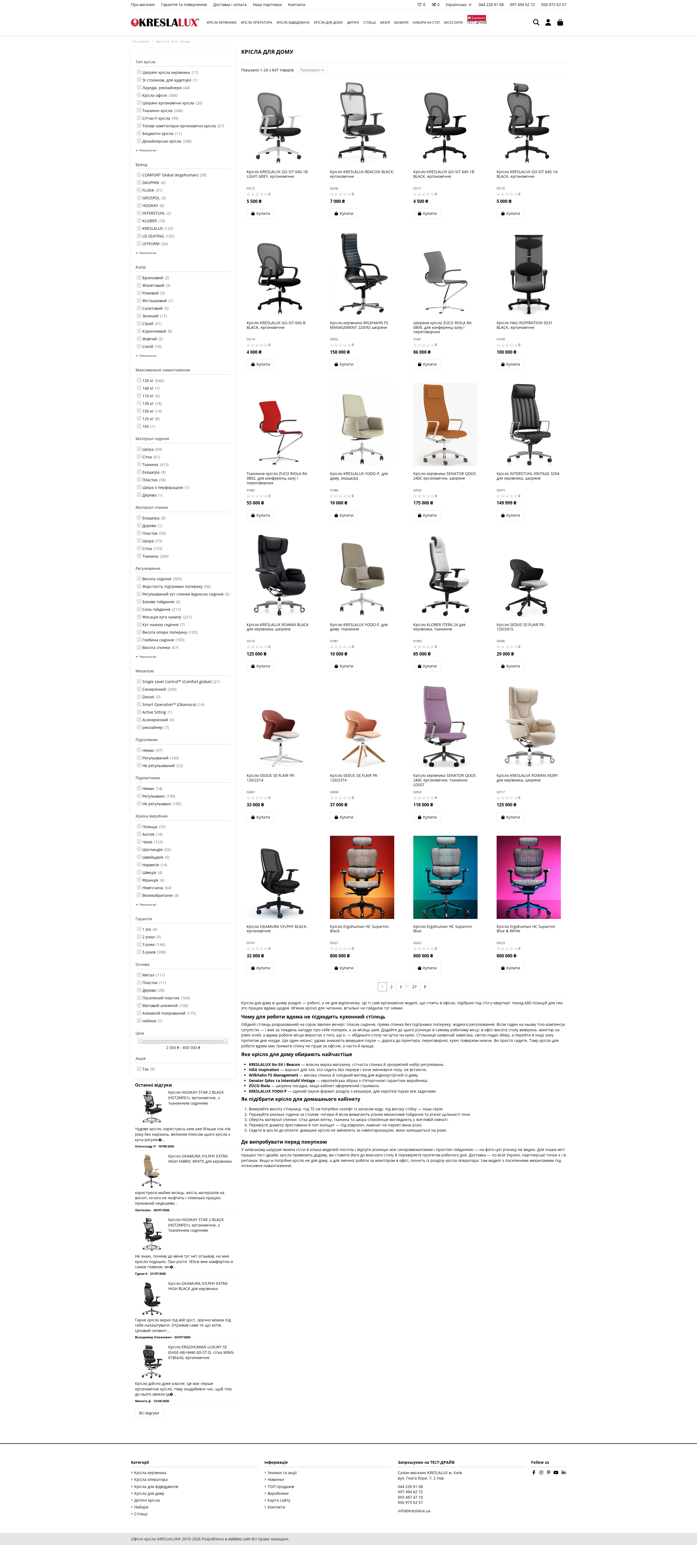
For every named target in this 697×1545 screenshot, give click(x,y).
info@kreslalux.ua (414, 1510)
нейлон (152, 1020)
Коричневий (157, 331)
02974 (501, 490)
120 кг (153, 380)
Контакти (296, 4)
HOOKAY (153, 205)
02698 (334, 792)
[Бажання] (270, 162)
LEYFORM (155, 243)
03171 (417, 188)
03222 (417, 943)
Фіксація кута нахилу (167, 617)
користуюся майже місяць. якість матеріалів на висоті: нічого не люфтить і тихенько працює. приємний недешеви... (179, 1198)
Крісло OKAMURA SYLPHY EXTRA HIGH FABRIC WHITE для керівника (200, 1158)
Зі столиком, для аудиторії (169, 80)
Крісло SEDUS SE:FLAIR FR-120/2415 (521, 627)
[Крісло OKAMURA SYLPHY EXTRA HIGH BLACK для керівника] (151, 1297)
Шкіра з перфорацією (165, 487)
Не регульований (162, 765)
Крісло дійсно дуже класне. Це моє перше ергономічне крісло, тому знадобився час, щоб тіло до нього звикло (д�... (183, 1389)
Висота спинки (160, 647)
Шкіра (152, 449)
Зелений (154, 315)
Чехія (152, 841)
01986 (334, 490)
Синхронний (159, 689)
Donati (151, 696)
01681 (417, 339)
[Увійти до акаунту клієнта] (548, 22)
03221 (334, 943)
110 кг (151, 395)
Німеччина (156, 887)
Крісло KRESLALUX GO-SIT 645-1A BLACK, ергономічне (527, 174)
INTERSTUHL (156, 213)
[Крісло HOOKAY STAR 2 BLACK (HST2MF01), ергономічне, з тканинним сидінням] (151, 1107)
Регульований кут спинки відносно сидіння (186, 594)
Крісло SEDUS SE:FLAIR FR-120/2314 (354, 778)
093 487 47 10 (410, 1497)
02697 (251, 792)
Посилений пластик (166, 997)
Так (148, 1069)
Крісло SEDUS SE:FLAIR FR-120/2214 (271, 778)
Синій (151, 346)
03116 (251, 641)
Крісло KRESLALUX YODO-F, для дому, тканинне (359, 627)
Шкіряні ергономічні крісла (172, 103)
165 (148, 426)
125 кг (151, 418)
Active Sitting (157, 712)
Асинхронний (158, 719)
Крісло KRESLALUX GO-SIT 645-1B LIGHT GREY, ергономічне (277, 174)
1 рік (149, 929)
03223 (501, 943)
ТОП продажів (281, 1486)
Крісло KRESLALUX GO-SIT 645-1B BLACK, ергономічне (443, 174)
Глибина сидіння (163, 639)
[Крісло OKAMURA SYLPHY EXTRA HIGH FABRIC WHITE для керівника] (151, 1170)
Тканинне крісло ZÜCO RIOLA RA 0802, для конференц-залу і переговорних (277, 478)
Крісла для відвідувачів (156, 1486)
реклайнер (155, 727)
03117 (501, 792)
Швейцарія (155, 857)
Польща (154, 826)
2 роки (151, 936)
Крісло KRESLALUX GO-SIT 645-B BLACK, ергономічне (276, 325)
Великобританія (160, 895)
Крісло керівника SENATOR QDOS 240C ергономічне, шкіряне (444, 476)
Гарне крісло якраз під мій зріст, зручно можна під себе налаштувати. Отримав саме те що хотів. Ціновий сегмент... (183, 1325)
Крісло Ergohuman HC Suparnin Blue (442, 929)
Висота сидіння (162, 578)
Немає (152, 750)
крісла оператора (461, 1160)
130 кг (152, 403)
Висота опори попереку (169, 632)
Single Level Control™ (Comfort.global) (181, 681)
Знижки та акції (282, 1472)
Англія (152, 834)
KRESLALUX (157, 228)
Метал (153, 975)
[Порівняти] (278, 162)
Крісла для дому (149, 1493)
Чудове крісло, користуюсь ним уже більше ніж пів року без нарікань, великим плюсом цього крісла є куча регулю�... (182, 1134)
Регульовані (158, 796)
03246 (334, 188)
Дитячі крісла (147, 1500)
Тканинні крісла (162, 110)
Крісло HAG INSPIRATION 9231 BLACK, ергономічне (524, 325)
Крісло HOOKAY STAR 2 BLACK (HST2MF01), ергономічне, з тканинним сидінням (196, 1097)
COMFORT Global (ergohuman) (174, 175)
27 (414, 986)
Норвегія (154, 864)
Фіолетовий (156, 285)
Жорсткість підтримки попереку (176, 586)
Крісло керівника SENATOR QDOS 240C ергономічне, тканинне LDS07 (444, 780)
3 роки (153, 944)
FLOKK (152, 190)
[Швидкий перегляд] (286, 162)
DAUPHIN (153, 182)
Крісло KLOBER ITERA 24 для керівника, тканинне (439, 627)
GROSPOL (154, 197)
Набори (141, 1507)
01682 (251, 490)
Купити (263, 213)
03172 (251, 188)
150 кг (152, 411)
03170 (501, 188)
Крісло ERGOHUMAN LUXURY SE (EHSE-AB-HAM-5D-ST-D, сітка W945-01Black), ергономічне (201, 1352)
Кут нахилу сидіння (163, 624)
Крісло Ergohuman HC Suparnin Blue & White (526, 929)
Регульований (160, 758)
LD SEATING (158, 236)
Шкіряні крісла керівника (170, 72)
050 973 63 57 (553, 4)
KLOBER (153, 220)
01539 (501, 339)
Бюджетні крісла (162, 133)
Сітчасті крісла (160, 118)
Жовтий (152, 338)
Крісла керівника (150, 1472)
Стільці (141, 1513)
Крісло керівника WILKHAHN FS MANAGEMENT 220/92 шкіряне (359, 325)
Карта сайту (279, 1500)
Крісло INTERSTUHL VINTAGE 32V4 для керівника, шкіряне (528, 476)
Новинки (276, 1479)
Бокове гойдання (161, 601)
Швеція (152, 872)
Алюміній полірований (169, 1013)
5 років (154, 952)
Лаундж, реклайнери (166, 87)
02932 (417, 490)
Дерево (152, 495)
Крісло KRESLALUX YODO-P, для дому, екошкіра (359, 476)
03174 (251, 339)
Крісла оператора (151, 1479)
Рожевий (153, 293)
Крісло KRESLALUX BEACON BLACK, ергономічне (362, 174)
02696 (501, 641)
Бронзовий (155, 277)
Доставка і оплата (230, 4)
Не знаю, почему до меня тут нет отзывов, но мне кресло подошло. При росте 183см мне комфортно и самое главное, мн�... (184, 1261)
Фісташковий (157, 300)
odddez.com (239, 1538)
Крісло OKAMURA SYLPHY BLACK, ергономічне (277, 929)
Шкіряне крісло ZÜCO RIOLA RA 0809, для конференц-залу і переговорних (442, 327)
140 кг (151, 388)
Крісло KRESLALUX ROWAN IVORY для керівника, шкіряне (527, 778)
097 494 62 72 (523, 4)
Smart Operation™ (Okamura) (173, 704)
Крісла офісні (160, 95)
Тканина (155, 464)
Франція (153, 880)
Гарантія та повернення (184, 4)
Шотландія (156, 849)
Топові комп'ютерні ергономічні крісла (183, 125)
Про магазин (143, 4)
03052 (334, 339)
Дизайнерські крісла (166, 141)
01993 (417, 641)
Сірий (151, 323)
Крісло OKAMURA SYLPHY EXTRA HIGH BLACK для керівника (198, 1286)
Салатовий (155, 308)
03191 (251, 943)
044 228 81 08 (492, 4)
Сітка (151, 456)
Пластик (154, 479)
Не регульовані (161, 803)
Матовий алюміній (165, 1005)
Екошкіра (154, 472)
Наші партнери (268, 4)
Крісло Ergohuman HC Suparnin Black (359, 929)
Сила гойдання (161, 609)
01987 (334, 641)
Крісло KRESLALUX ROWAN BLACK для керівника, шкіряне (278, 627)
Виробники (278, 1493)
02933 (417, 792)
